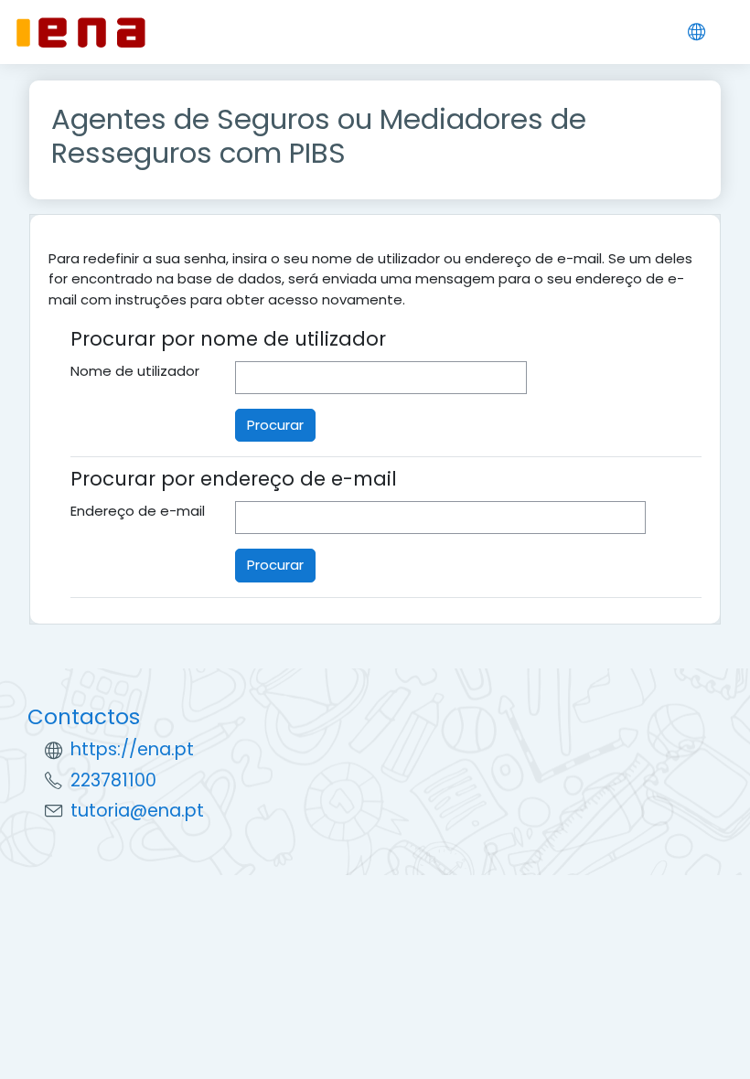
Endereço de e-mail (137, 510)
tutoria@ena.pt (137, 810)
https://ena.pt (132, 749)
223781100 (113, 780)
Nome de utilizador (134, 370)
